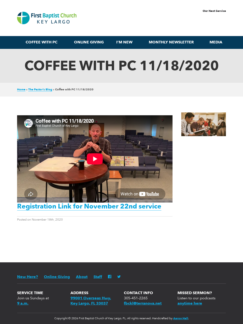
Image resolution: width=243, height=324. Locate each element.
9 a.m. (22, 303)
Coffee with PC (41, 42)
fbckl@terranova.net (143, 303)
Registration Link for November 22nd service (89, 207)
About (82, 277)
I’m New (124, 42)
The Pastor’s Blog (40, 89)
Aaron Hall (180, 318)
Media (216, 42)
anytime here (190, 303)
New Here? (27, 277)
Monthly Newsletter (171, 42)
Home (21, 89)
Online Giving (89, 42)
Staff (97, 277)
